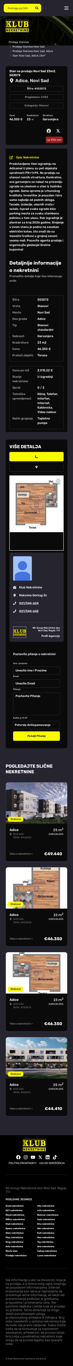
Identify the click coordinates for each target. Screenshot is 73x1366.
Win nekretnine (45, 1228)
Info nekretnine (45, 1210)
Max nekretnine (45, 1237)
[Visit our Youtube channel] (33, 1157)
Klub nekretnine (14, 1224)
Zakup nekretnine (47, 1251)
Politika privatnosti (22, 1163)
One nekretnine (45, 1246)
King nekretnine (14, 1242)
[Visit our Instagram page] (25, 1157)
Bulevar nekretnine (47, 1215)
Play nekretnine (14, 1237)
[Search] (37, 8)
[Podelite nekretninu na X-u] (59, 131)
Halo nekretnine (46, 1219)
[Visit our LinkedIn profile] (47, 1157)
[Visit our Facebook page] (18, 1157)
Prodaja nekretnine (16, 1255)
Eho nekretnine (45, 1224)
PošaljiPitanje (36, 736)
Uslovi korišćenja (52, 1163)
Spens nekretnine (15, 1228)
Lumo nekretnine (46, 1255)
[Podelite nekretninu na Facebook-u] (49, 131)
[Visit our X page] (40, 1157)
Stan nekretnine (15, 1233)
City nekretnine (45, 1206)
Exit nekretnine (45, 1233)
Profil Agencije (50, 636)
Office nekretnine (15, 1219)
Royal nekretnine (15, 1215)
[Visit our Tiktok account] (55, 1157)
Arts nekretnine (14, 1246)
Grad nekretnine (15, 1206)
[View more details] (36, 456)
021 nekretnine (14, 1210)
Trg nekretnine (45, 1242)
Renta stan (12, 1251)
